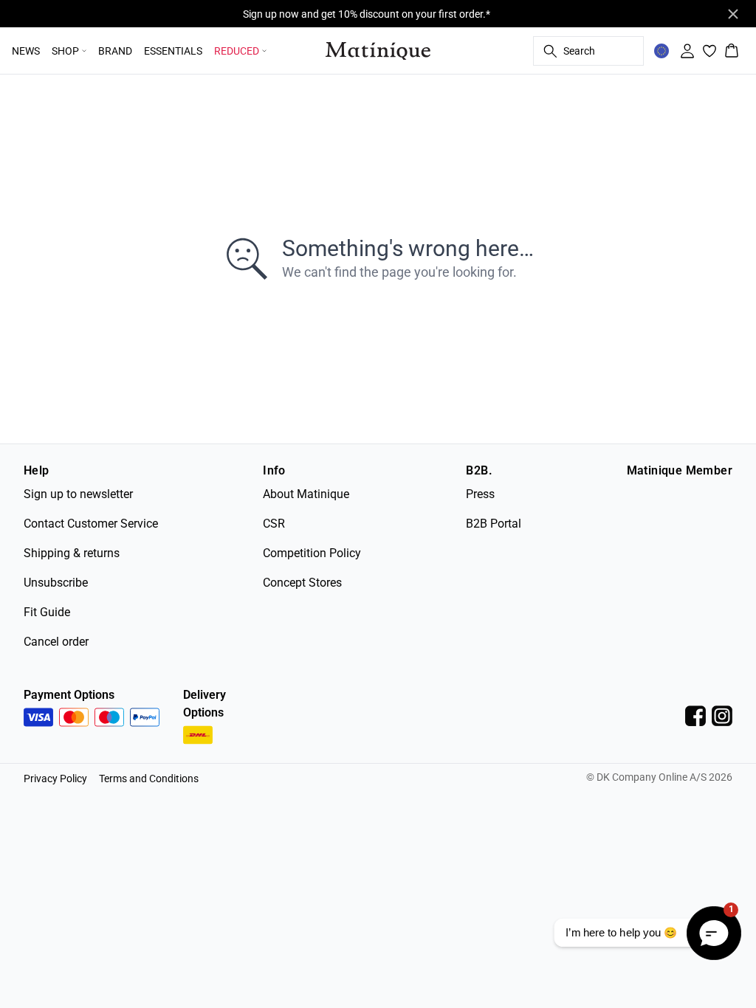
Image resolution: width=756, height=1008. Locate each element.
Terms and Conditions (149, 778)
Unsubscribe (56, 583)
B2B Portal (493, 524)
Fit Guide (47, 612)
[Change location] (661, 51)
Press (480, 494)
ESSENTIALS (173, 51)
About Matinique (306, 494)
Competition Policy (312, 553)
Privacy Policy (55, 778)
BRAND (115, 51)
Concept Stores (302, 583)
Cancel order (56, 642)
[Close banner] (733, 14)
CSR (274, 524)
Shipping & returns (72, 553)
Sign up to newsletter (78, 494)
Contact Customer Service (91, 524)
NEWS (26, 51)
